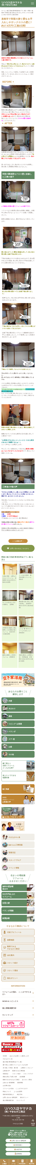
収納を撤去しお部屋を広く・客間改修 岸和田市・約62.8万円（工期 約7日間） (26, 658)
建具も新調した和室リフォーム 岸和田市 (9, 656)
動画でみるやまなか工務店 (11, 1079)
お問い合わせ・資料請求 (10, 1097)
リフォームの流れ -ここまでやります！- (16, 993)
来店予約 (19, 1094)
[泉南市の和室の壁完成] (17, 150)
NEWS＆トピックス (10, 1001)
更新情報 (20, 1082)
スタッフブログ (28, 1074)
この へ (18, 541)
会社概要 (22, 1077)
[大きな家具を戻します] (15, 425)
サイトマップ (7, 1015)
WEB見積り (18, 1145)
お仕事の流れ (7, 1085)
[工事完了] (18, 482)
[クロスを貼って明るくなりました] (18, 366)
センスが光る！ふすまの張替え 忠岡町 (9, 603)
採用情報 (19, 1154)
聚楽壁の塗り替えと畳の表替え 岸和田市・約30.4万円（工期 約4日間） (26, 604)
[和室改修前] (16, 107)
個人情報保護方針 (9, 1008)
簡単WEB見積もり (8, 1094)
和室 (29, 10)
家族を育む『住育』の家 (10, 1077)
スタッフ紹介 (16, 1074)
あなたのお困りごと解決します (19, 1056)
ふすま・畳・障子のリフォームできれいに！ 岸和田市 (26, 631)
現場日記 (6, 1074)
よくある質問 (18, 1091)
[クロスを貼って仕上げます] (16, 289)
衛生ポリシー (24, 1097)
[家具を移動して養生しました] (15, 201)
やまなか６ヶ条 (7, 1059)
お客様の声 (6, 1071)
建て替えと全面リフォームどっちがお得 (15, 1065)
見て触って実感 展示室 (10, 1068)
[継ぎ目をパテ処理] (16, 323)
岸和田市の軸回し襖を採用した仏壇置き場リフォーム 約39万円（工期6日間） (9, 631)
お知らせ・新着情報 (9, 1082)
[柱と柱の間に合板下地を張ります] (17, 247)
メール (13, 1164)
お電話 (4, 1164)
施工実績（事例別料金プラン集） (16, 10)
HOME (5, 1056)
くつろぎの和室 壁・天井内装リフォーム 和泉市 (26, 577)
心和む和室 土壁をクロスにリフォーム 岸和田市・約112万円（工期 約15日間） (9, 579)
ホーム (3, 10)
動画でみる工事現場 (18, 1071)
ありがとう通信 (27, 1079)
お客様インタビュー (27, 1068)
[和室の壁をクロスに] (18, 55)
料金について (7, 1091)
